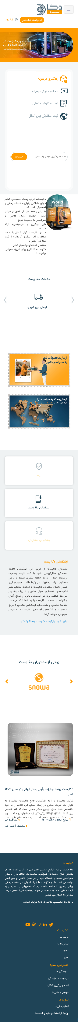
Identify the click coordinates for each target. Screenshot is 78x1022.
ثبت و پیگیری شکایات (57, 985)
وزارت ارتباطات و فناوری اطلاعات (52, 1013)
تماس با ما (63, 944)
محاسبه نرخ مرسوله (45, 91)
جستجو (19, 157)
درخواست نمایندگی (32, 20)
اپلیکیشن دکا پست (39, 507)
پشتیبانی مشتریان (39, 540)
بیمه (39, 475)
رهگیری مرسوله (48, 78)
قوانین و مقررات (60, 992)
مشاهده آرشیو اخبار (15, 826)
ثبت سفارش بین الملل (43, 115)
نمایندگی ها (62, 971)
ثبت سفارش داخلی (45, 103)
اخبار (66, 957)
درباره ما (64, 937)
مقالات (65, 950)
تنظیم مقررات (62, 1006)
